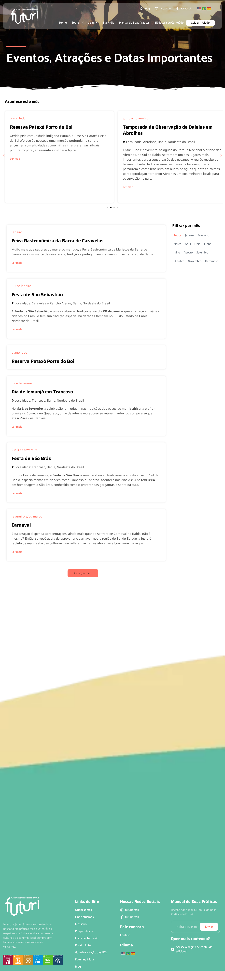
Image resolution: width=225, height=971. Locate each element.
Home (63, 22)
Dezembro (211, 261)
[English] (199, 8)
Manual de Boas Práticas (134, 22)
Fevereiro (203, 235)
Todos (178, 235)
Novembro (194, 261)
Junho (207, 244)
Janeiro (189, 235)
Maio (197, 244)
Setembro (202, 252)
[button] (4, 156)
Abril (188, 244)
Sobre (75, 22)
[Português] (204, 8)
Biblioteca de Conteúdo (169, 22)
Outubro (179, 261)
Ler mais (15, 187)
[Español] (209, 8)
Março (177, 244)
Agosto (188, 252)
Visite (91, 22)
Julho (177, 252)
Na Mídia (108, 22)
